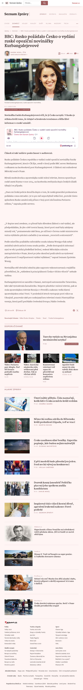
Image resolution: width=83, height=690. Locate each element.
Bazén (20, 676)
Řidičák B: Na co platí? (63, 659)
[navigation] (2, 3)
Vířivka (45, 679)
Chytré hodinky (39, 686)
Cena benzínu (53, 671)
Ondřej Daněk (46, 404)
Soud (44, 318)
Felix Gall (33, 641)
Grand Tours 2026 (35, 644)
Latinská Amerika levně (37, 662)
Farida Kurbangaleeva (56, 318)
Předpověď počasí (31, 671)
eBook (63, 53)
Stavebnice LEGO (40, 684)
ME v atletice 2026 (61, 638)
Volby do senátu (10, 641)
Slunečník (47, 676)
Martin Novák (45, 425)
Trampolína (39, 676)
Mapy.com (21, 671)
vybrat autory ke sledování (18, 54)
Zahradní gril (38, 679)
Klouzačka (55, 676)
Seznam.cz (76, 3)
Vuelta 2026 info (35, 629)
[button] (41, 79)
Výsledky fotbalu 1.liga (63, 632)
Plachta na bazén (28, 676)
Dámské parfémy (52, 684)
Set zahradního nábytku (67, 676)
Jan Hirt (32, 635)
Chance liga (59, 629)
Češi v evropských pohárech (68, 671)
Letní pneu (62, 684)
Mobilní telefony (28, 684)
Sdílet (71, 53)
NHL (57, 644)
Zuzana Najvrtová (48, 446)
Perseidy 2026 (43, 671)
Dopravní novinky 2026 (63, 656)
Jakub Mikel (44, 491)
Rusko (38, 318)
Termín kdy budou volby (12, 638)
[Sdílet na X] (77, 310)
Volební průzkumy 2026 (12, 632)
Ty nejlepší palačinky (11, 651)
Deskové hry (72, 684)
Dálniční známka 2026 (63, 654)
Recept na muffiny (11, 654)
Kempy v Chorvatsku (36, 651)
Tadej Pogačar (34, 638)
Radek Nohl (16, 52)
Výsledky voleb (9, 635)
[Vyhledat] (44, 3)
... (77, 22)
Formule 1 (59, 641)
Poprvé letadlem (35, 654)
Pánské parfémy (50, 686)
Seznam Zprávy (46, 512)
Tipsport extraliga (61, 635)
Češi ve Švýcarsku (35, 659)
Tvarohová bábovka (11, 659)
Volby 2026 (8, 629)
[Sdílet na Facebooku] (74, 310)
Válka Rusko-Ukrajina (26, 318)
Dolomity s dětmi (35, 665)
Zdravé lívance (9, 656)
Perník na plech (10, 665)
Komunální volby (10, 644)
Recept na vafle (9, 662)
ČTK (24, 52)
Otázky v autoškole (62, 662)
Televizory (29, 686)
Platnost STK (60, 665)
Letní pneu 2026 (61, 651)
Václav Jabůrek (46, 467)
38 (77, 53)
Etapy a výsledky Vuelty (37, 632)
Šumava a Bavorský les (37, 656)
